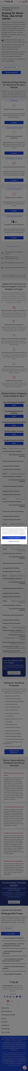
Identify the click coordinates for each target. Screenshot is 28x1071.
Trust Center (22, 533)
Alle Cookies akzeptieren (14, 537)
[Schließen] (25, 528)
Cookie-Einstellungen (14, 541)
